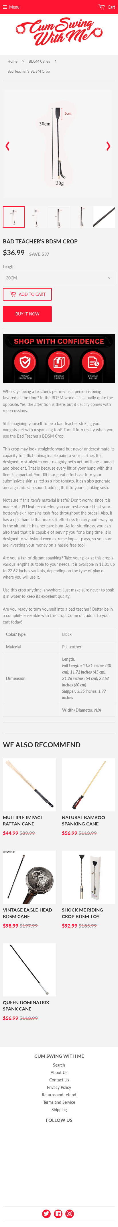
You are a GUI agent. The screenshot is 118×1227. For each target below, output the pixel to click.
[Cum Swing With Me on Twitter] (46, 1213)
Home (12, 61)
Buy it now (27, 313)
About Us (59, 1072)
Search (59, 1065)
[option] (57, 144)
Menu (14, 7)
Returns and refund (59, 1094)
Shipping (59, 1109)
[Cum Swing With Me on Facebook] (58, 1213)
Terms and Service (59, 1102)
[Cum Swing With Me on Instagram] (69, 1213)
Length (9, 266)
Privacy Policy (59, 1087)
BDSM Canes (39, 61)
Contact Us (59, 1079)
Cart (111, 7)
